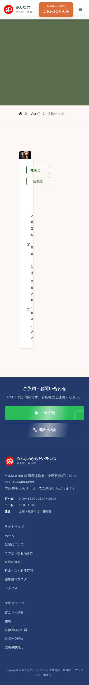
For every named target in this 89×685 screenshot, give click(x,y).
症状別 (38, 181)
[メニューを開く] (80, 9)
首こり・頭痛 (14, 612)
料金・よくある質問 (19, 570)
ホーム (9, 536)
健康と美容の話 (40, 170)
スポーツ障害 (14, 638)
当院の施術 (12, 562)
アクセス (11, 588)
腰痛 (8, 621)
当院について (14, 544)
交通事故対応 (14, 647)
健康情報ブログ (16, 579)
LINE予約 (48, 413)
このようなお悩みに (19, 553)
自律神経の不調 (16, 630)
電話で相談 (47, 430)
